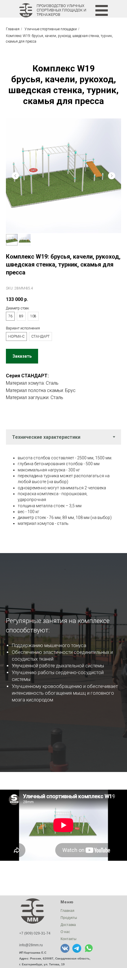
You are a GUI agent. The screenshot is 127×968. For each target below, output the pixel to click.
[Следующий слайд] (111, 175)
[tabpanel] (63, 490)
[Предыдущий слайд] (15, 175)
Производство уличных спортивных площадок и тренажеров (61, 10)
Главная (12, 29)
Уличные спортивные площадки (51, 29)
